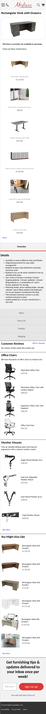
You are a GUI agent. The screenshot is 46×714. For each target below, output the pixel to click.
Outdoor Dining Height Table (19, 138)
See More (6, 530)
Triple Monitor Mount (30, 515)
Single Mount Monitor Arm (31, 460)
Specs (21, 313)
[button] (31, 686)
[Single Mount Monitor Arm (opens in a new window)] (9, 470)
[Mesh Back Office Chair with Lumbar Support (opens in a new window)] (9, 398)
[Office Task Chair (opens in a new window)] (10, 435)
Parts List (21, 321)
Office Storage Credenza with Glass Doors (19, 169)
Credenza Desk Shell (19, 230)
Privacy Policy (16, 709)
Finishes (21, 329)
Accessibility (5, 709)
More (4, 238)
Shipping (21, 336)
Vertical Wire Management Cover (19, 107)
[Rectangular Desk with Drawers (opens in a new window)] (10, 553)
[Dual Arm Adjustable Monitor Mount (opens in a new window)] (9, 488)
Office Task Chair (27, 425)
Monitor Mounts (11, 442)
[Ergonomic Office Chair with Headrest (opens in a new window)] (10, 417)
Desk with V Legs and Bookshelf (19, 199)
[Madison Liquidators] (23, 7)
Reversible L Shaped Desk (19, 77)
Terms (25, 709)
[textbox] (9, 686)
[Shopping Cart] (43, 6)
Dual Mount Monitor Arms (31, 497)
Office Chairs (9, 355)
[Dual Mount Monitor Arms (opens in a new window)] (10, 507)
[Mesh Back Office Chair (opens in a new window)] (10, 380)
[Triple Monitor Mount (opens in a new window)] (10, 522)
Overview (21, 247)
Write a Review (39, 343)
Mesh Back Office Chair (30, 370)
